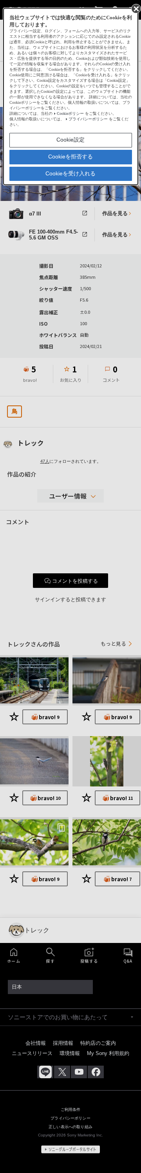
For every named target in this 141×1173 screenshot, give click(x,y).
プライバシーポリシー (88, 119)
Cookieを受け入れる (70, 173)
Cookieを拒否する (70, 156)
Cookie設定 (70, 139)
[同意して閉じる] (135, 8)
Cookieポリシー (70, 113)
